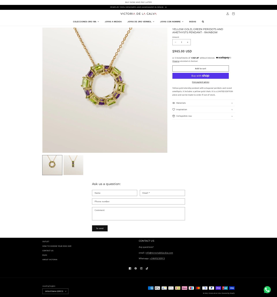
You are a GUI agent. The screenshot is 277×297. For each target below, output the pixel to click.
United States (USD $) (54, 291)
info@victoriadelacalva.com (159, 252)
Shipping (175, 61)
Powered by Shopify (228, 293)
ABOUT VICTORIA (49, 259)
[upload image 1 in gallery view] (52, 165)
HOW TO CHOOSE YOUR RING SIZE (57, 246)
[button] (233, 14)
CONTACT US (47, 250)
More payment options (200, 82)
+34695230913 (157, 258)
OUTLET (45, 241)
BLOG (44, 255)
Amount (175, 37)
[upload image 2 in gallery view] (73, 165)
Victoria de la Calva (214, 293)
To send (99, 228)
